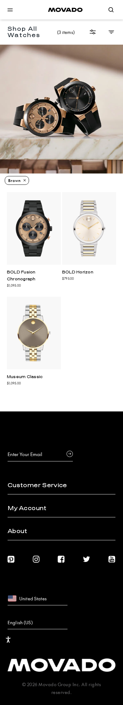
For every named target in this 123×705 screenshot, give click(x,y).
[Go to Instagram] (36, 559)
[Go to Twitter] (87, 559)
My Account (27, 508)
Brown (14, 180)
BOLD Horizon (77, 272)
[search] (111, 10)
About (17, 531)
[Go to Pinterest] (11, 559)
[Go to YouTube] (111, 559)
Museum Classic (25, 377)
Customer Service (37, 485)
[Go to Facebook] (61, 559)
